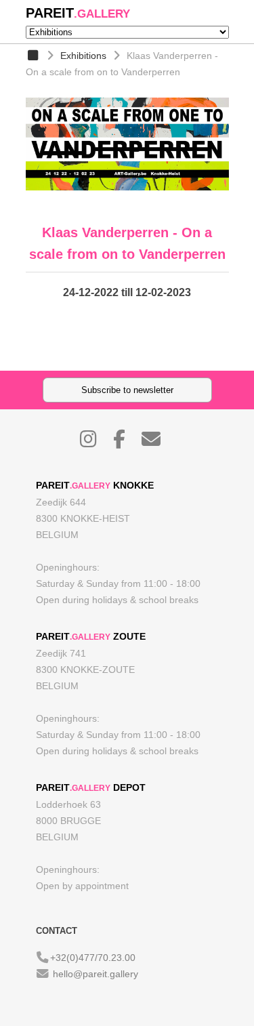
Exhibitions (83, 55)
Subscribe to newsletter (127, 390)
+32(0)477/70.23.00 (92, 957)
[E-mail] (158, 442)
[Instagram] (95, 442)
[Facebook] (126, 442)
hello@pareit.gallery (95, 973)
